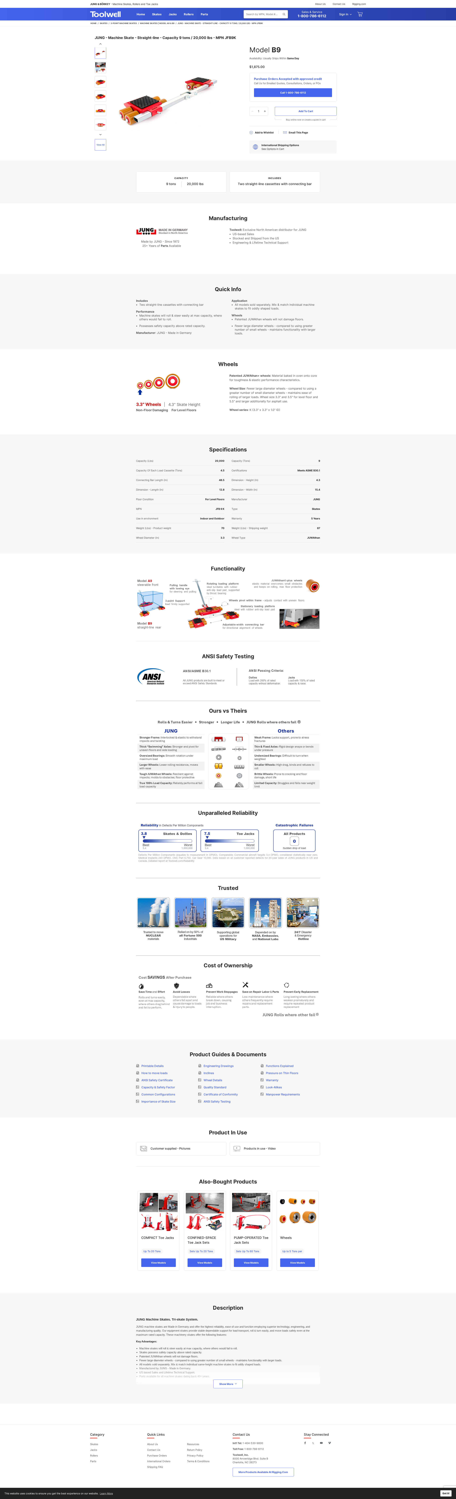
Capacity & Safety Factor (158, 1087)
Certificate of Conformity (220, 1094)
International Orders (158, 1461)
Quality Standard (214, 1087)
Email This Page (298, 132)
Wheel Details (212, 1080)
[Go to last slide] (100, 44)
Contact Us (339, 3)
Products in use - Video (260, 1148)
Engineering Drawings (218, 1066)
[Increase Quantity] (265, 111)
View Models (158, 1262)
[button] (100, 54)
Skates (94, 1444)
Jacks (93, 1449)
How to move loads (154, 1073)
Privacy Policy (195, 1455)
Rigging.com (359, 3)
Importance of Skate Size (158, 1101)
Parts (93, 1461)
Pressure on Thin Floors (281, 1073)
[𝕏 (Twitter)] (313, 1443)
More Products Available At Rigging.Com (263, 1472)
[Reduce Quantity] (252, 111)
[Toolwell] (105, 14)
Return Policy (194, 1449)
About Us (320, 3)
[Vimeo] (329, 1443)
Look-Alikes (273, 1087)
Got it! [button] (445, 1493)
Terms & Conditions (198, 1461)
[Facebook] (305, 1443)
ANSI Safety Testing (216, 1101)
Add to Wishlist (264, 132)
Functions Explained (279, 1066)
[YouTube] (321, 1443)
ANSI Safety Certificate (157, 1080)
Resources (193, 1444)
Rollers (94, 1455)
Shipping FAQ (155, 1466)
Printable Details (152, 1066)
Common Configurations (158, 1094)
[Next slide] (100, 135)
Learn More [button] (106, 1493)
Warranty (271, 1080)
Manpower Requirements (282, 1094)
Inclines (208, 1073)
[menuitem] (141, 14)
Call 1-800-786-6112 (293, 92)
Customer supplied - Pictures (170, 1148)
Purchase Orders (157, 1455)
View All (101, 144)
